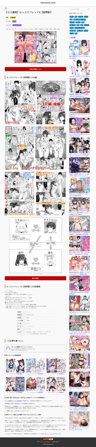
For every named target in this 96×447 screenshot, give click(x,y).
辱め (83, 22)
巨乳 (51, 29)
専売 (78, 25)
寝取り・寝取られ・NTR (41, 29)
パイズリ (72, 22)
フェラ (26, 29)
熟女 (76, 33)
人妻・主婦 (72, 25)
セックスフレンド (17, 25)
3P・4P (14, 29)
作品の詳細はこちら (35, 69)
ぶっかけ (86, 25)
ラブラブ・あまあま (79, 27)
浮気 (59, 29)
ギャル (71, 33)
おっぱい (81, 16)
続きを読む (35, 278)
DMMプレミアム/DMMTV (15, 401)
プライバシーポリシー (46, 441)
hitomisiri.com (48, 3)
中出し (31, 29)
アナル (71, 27)
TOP (38, 441)
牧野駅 (14, 21)
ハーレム (20, 29)
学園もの (78, 22)
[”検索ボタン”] (88, 9)
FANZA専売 (73, 30)
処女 (82, 25)
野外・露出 (79, 30)
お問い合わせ (56, 441)
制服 (71, 19)
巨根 (55, 29)
